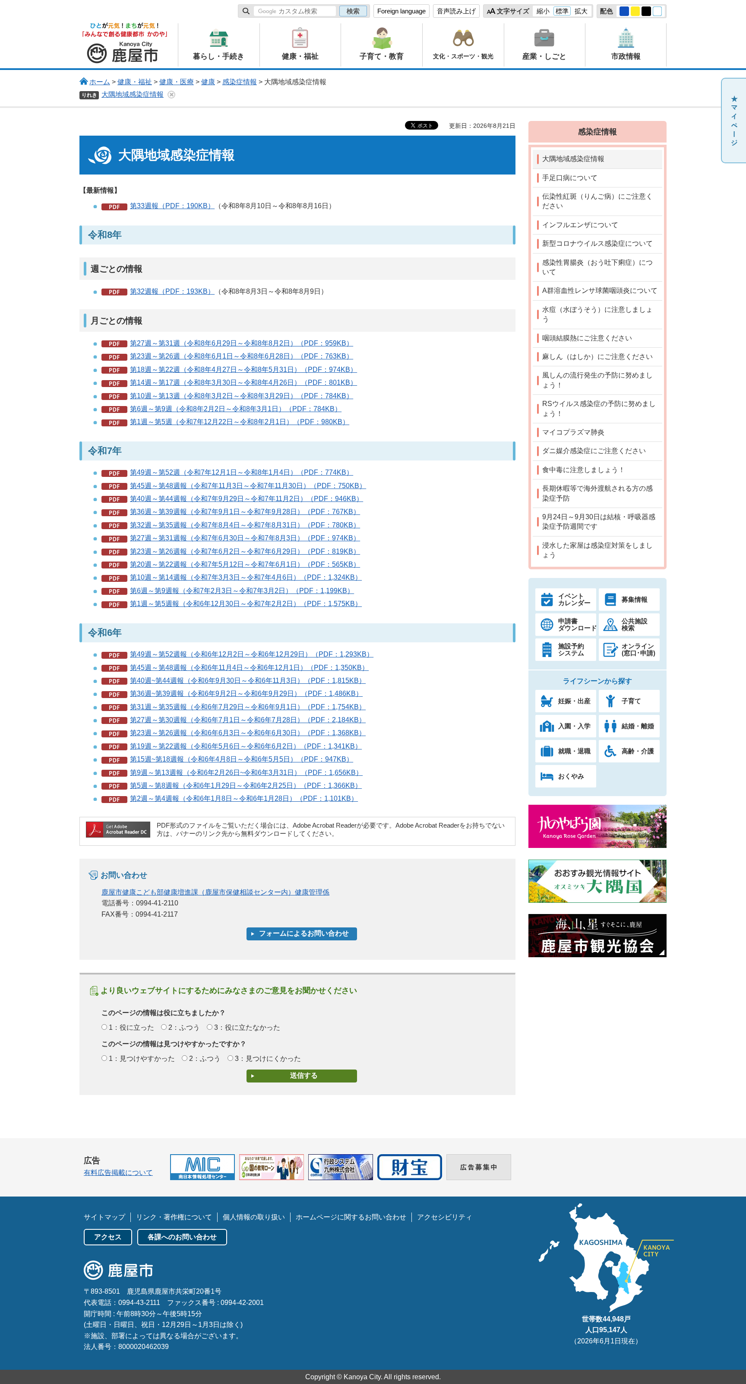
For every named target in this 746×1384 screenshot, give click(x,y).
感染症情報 (239, 82)
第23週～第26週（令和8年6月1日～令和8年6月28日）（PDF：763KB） (241, 356)
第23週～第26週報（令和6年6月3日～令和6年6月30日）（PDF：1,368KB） (248, 732)
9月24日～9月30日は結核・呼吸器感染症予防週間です (598, 521)
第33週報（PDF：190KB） (172, 206)
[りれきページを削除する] (171, 94)
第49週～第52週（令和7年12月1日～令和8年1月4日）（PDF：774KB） (241, 472)
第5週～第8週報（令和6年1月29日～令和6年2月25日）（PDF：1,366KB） (246, 785)
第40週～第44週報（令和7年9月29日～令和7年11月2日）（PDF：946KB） (246, 498)
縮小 (543, 11)
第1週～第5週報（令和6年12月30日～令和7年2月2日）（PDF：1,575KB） (246, 603)
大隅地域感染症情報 (132, 94)
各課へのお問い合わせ (182, 1237)
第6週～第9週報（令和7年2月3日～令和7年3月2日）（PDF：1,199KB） (242, 590)
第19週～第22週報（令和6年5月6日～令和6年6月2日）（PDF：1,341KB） (246, 746)
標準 (562, 11)
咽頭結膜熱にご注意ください (587, 338)
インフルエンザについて (580, 225)
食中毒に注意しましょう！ (583, 469)
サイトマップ (104, 1217)
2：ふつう (184, 1027)
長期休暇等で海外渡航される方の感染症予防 (597, 493)
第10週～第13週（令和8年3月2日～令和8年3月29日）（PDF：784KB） (241, 396)
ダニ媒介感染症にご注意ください (594, 450)
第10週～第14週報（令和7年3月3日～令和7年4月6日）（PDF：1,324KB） (246, 577)
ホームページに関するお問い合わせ (351, 1217)
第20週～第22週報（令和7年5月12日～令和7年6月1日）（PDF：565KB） (245, 564)
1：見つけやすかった (142, 1058)
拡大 (581, 11)
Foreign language (401, 11)
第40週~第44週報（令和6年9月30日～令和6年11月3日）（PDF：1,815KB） (248, 680)
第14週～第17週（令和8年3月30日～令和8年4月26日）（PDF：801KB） (243, 382)
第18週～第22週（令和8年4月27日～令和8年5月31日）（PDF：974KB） (243, 369)
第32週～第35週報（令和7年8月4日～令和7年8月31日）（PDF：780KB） (245, 525)
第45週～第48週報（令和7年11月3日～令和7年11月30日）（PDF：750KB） (248, 485)
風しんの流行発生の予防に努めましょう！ (597, 379)
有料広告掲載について (118, 1172)
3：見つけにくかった (268, 1058)
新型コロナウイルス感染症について (597, 243)
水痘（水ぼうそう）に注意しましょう (597, 314)
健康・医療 (176, 82)
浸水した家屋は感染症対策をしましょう (597, 550)
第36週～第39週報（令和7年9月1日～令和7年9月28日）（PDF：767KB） (245, 511)
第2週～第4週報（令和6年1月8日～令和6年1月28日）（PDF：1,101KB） (244, 798)
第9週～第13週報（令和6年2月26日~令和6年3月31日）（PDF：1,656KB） (246, 772)
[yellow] (635, 11)
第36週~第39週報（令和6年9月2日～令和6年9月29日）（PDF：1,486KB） (246, 693)
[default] (657, 11)
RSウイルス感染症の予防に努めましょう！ (599, 408)
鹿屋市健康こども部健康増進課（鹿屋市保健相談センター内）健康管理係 (215, 892)
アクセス (108, 1237)
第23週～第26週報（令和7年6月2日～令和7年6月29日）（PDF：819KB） (245, 551)
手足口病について (569, 177)
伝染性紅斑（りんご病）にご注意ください (597, 201)
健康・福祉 (134, 82)
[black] (646, 11)
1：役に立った (131, 1027)
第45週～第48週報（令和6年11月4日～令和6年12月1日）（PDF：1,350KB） (249, 667)
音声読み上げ (456, 11)
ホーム (99, 82)
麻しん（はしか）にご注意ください (597, 356)
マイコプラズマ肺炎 (573, 432)
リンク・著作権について (174, 1217)
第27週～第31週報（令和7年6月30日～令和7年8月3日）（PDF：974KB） (245, 538)
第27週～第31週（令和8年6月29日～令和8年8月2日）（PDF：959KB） (241, 343)
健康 (208, 82)
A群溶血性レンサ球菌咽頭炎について (599, 290)
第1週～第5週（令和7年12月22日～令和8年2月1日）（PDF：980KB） (239, 421)
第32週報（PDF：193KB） (172, 291)
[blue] (624, 11)
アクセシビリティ (444, 1217)
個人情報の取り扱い (254, 1217)
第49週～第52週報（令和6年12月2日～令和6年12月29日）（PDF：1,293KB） (251, 654)
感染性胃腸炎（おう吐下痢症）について (597, 267)
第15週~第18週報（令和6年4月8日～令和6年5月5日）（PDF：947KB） (241, 759)
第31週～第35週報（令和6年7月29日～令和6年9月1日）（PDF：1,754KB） (248, 707)
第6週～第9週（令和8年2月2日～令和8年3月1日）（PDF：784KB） (235, 409)
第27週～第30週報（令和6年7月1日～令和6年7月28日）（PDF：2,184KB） (248, 720)
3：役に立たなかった (247, 1027)
